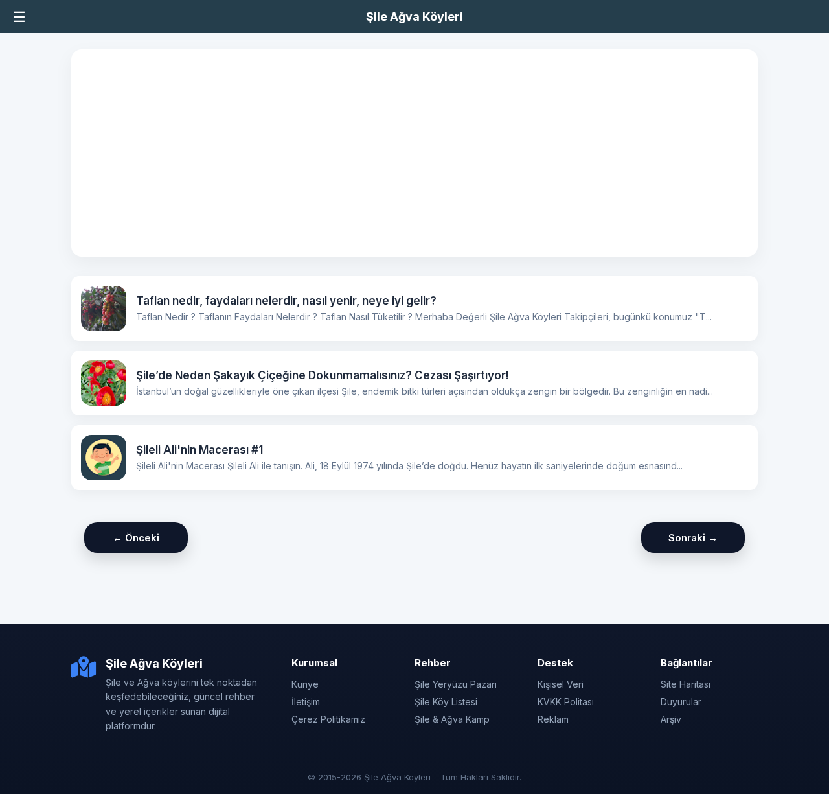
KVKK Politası (566, 701)
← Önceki (136, 537)
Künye (305, 684)
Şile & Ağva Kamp (452, 719)
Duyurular (681, 701)
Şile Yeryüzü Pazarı (455, 684)
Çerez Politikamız (328, 719)
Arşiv (671, 719)
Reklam (553, 719)
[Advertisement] (414, 153)
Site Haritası (685, 684)
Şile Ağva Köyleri (414, 16)
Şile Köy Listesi (445, 701)
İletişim (305, 701)
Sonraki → (693, 537)
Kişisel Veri (561, 684)
